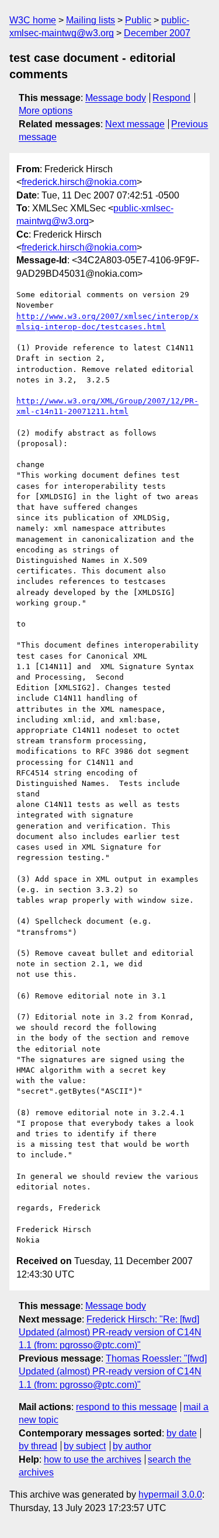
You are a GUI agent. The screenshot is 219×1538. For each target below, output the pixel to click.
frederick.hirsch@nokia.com (79, 182)
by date (181, 1433)
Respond (171, 98)
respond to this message (126, 1407)
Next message (135, 124)
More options (45, 111)
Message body (115, 98)
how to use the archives (92, 1459)
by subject (85, 1446)
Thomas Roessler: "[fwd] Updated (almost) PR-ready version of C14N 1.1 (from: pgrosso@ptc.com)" (113, 1371)
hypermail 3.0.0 (170, 1494)
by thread (38, 1446)
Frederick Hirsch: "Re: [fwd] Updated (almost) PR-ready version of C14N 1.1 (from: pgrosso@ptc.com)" (110, 1332)
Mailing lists (90, 20)
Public (138, 20)
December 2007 (157, 33)
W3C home (32, 20)
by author (132, 1446)
